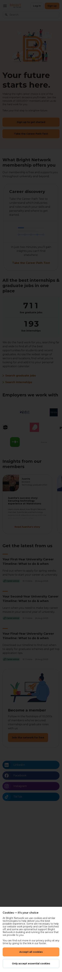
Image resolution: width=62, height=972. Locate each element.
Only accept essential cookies (31, 963)
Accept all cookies (31, 951)
